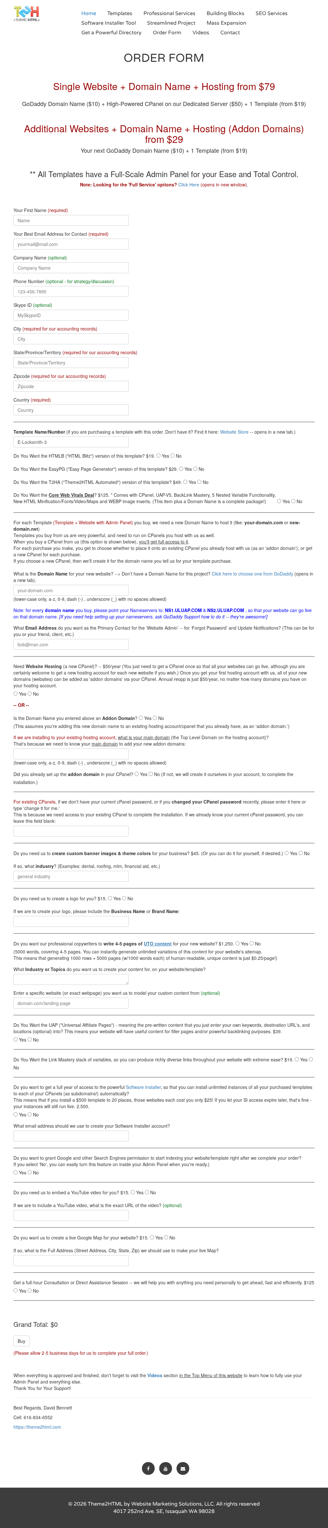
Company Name (40, 257)
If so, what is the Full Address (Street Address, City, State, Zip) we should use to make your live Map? (116, 1250)
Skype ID (32, 305)
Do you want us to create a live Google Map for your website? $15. (81, 1237)
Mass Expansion (226, 23)
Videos (201, 32)
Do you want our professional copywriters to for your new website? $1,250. (123, 943)
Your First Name (40, 210)
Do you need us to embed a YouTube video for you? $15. (71, 1192)
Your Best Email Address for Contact (61, 234)
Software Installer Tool (108, 23)
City (55, 328)
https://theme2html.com (37, 1427)
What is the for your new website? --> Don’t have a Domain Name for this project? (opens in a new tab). (163, 576)
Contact (230, 32)
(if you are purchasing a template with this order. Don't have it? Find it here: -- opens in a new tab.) (154, 432)
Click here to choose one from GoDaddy (252, 573)
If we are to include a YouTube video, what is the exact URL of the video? (97, 1205)
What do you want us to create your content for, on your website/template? (109, 969)
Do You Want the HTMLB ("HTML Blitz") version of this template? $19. (84, 456)
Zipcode (59, 376)
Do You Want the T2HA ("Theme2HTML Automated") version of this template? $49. (97, 482)
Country (32, 399)
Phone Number (63, 281)
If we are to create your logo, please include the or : (96, 911)
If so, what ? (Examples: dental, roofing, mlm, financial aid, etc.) (86, 866)
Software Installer (143, 1087)
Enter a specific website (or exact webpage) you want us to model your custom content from (116, 993)
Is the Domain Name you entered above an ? (75, 718)
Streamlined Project (171, 23)
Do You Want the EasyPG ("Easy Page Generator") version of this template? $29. (95, 469)
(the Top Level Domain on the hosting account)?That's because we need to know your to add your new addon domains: (141, 740)
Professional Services (169, 13)
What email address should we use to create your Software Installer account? (91, 1126)
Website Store (234, 432)
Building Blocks (225, 13)
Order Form (167, 32)
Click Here (188, 184)
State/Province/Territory (75, 352)
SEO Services (272, 13)
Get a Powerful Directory (111, 32)
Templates (119, 13)
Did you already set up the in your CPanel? (73, 774)
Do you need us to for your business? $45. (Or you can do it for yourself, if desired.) (148, 853)
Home (88, 13)
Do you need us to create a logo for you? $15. (60, 898)
